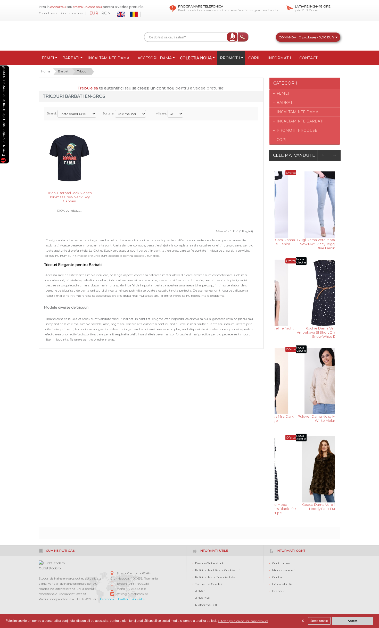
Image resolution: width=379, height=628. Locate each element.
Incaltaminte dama (297, 112)
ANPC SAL (203, 598)
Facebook (107, 599)
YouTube (138, 599)
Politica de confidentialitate (215, 577)
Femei (283, 93)
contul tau (58, 7)
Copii (282, 139)
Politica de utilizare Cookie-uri (217, 570)
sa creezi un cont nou (153, 88)
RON (106, 13)
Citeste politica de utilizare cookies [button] (243, 621)
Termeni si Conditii (209, 584)
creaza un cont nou (88, 7)
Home (45, 71)
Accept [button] (352, 621)
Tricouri (82, 71)
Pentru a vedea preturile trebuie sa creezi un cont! (4, 112)
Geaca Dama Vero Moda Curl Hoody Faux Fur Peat (305, 506)
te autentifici (111, 88)
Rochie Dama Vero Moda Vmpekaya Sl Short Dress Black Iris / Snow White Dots (305, 332)
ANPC (199, 591)
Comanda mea (72, 13)
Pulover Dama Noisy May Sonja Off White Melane (305, 418)
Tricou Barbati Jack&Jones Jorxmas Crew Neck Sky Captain (69, 196)
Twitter (123, 599)
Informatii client (284, 584)
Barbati (63, 71)
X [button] (303, 621)
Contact (278, 577)
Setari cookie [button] (319, 621)
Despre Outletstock (209, 563)
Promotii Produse (297, 130)
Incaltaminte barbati (300, 121)
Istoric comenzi (283, 570)
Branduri (278, 591)
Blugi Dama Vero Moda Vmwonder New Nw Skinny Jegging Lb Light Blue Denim (305, 243)
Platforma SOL (206, 605)
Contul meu (48, 13)
